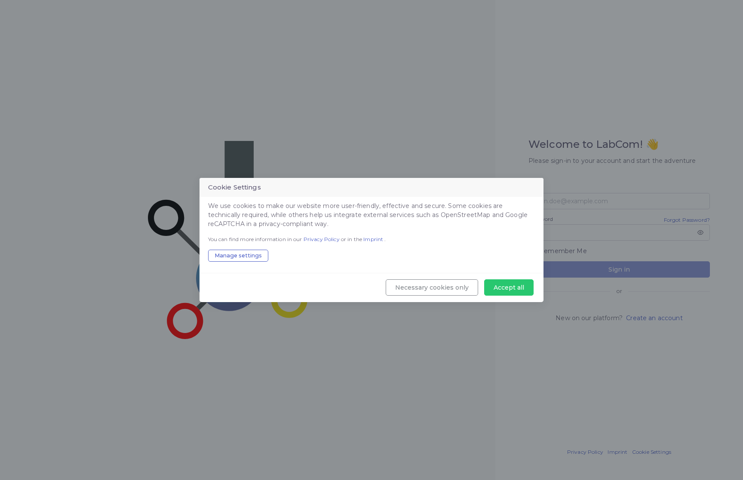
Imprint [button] (373, 239)
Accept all (509, 287)
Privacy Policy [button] (322, 239)
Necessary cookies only (432, 287)
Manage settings (238, 255)
